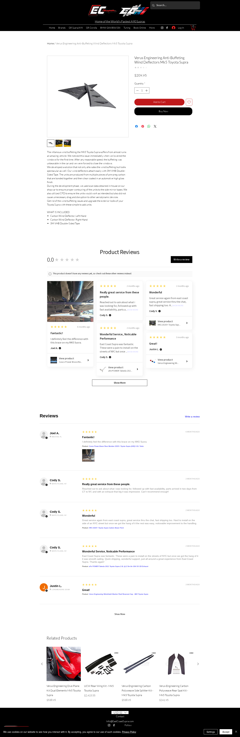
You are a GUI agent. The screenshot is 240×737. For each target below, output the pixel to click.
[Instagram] (162, 27)
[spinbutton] (142, 90)
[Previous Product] (42, 368)
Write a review (192, 308)
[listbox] (120, 416)
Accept (225, 731)
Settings (211, 731)
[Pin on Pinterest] (143, 126)
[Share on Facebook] (136, 126)
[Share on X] (155, 126)
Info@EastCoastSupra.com (120, 425)
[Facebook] (167, 27)
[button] (193, 27)
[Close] (236, 731)
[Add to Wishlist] (189, 102)
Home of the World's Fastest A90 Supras (120, 21)
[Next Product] (198, 368)
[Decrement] (137, 90)
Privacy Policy (129, 731)
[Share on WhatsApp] (149, 126)
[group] (120, 378)
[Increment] (147, 90)
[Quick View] (64, 367)
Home (50, 43)
